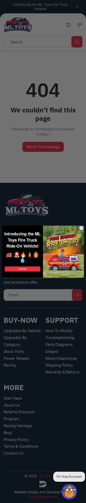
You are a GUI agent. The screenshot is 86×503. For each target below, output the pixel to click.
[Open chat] (69, 491)
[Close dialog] (81, 228)
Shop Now (22, 269)
